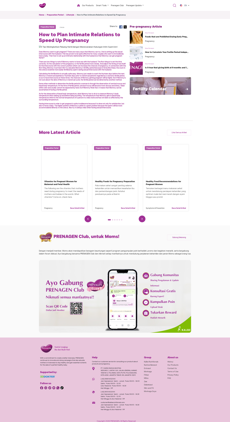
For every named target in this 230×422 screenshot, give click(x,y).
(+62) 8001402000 (108, 392)
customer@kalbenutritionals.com (113, 402)
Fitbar (146, 375)
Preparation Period (55, 15)
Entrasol (147, 368)
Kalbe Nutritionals (151, 362)
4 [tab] (118, 220)
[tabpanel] (64, 177)
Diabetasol (148, 385)
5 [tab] (120, 220)
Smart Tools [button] (101, 5)
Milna (146, 378)
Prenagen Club (117, 5)
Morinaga (148, 371)
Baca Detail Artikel (77, 208)
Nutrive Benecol (150, 365)
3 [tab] (115, 220)
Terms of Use (172, 371)
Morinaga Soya (150, 391)
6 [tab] (122, 220)
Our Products (88, 5)
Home (41, 15)
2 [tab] (113, 220)
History (170, 362)
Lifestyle (70, 15)
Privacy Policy (173, 375)
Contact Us (172, 368)
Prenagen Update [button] (134, 5)
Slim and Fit (149, 388)
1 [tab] (109, 220)
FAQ (169, 378)
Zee (145, 381)
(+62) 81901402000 (108, 379)
